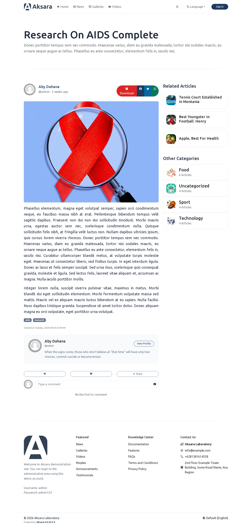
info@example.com (197, 450)
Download (127, 93)
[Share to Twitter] (147, 91)
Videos (80, 456)
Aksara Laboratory (198, 444)
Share (138, 373)
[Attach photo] (155, 384)
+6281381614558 (196, 456)
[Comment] (91, 374)
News (79, 444)
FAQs (131, 456)
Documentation (138, 444)
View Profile (144, 343)
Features (134, 450)
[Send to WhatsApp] (155, 91)
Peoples (81, 462)
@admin (45, 91)
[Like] (45, 374)
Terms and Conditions (143, 462)
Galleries (81, 450)
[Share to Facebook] (140, 91)
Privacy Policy (137, 469)
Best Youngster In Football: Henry (194, 119)
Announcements (87, 469)
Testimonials (84, 475)
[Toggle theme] (177, 7)
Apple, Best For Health (199, 138)
